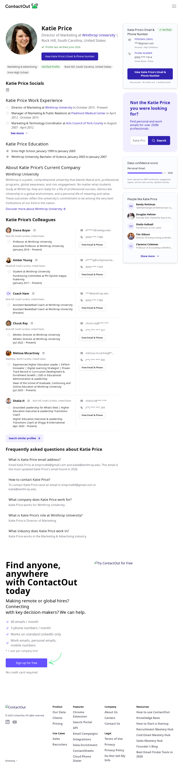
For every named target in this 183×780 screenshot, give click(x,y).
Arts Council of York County (84, 123)
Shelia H (18, 401)
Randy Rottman (145, 204)
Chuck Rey (20, 323)
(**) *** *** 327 (95, 330)
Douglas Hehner (146, 214)
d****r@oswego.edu (98, 230)
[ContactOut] (22, 6)
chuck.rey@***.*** (97, 323)
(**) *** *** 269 (95, 407)
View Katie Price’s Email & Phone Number (150, 73)
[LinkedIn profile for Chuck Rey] (32, 323)
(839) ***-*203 (94, 267)
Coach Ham (21, 293)
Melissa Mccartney (26, 353)
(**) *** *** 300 (95, 360)
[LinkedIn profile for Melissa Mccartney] (43, 353)
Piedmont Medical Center (88, 113)
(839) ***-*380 (94, 300)
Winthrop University (98, 35)
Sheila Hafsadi (144, 224)
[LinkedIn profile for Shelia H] (29, 401)
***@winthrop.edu (97, 293)
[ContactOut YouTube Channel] (15, 739)
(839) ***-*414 (143, 57)
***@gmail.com (144, 43)
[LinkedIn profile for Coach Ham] (33, 293)
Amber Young (22, 260)
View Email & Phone (92, 244)
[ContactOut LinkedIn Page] (7, 739)
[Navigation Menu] (174, 5)
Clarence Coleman (147, 244)
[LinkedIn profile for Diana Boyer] (34, 230)
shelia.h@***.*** (96, 400)
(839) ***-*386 (94, 237)
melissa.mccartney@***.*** (100, 353)
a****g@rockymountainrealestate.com (100, 260)
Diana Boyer (21, 230)
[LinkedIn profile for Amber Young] (36, 260)
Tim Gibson (143, 234)
